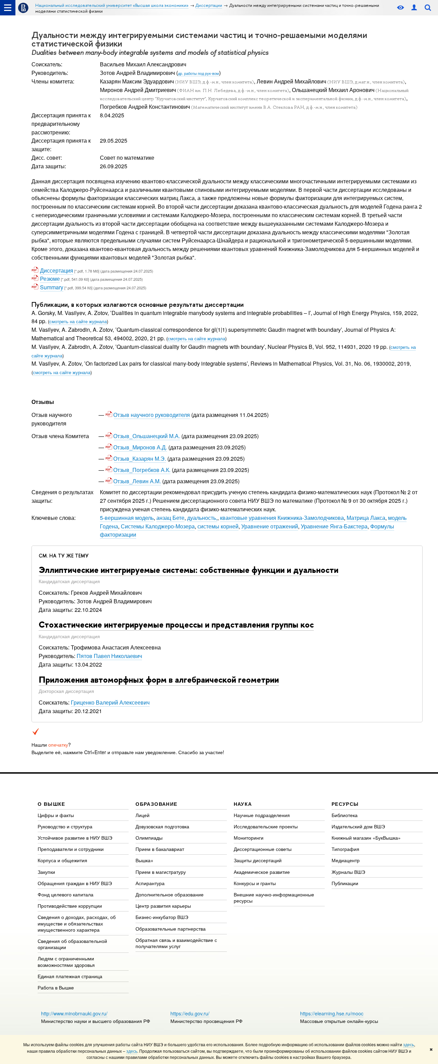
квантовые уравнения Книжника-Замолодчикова (282, 518)
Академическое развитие (262, 871)
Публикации (345, 883)
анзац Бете (170, 518)
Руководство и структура (65, 826)
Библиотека (345, 815)
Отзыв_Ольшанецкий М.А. (147, 436)
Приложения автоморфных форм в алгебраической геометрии (159, 679)
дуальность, (202, 518)
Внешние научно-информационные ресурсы (274, 897)
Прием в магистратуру (161, 871)
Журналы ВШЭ (348, 871)
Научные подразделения (262, 815)
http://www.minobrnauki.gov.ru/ (74, 1013)
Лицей (143, 815)
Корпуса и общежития (62, 860)
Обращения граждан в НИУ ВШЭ (75, 883)
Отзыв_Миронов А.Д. (140, 447)
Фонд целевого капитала (65, 894)
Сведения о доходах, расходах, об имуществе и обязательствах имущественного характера (77, 923)
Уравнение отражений (269, 526)
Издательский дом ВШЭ (358, 826)
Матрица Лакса (366, 518)
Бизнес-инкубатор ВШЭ (162, 917)
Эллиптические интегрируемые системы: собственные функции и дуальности (188, 570)
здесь (408, 1044)
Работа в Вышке (56, 987)
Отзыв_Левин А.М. (137, 481)
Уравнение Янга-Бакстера (334, 526)
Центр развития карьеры (163, 905)
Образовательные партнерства (171, 928)
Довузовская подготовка (162, 826)
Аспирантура (150, 883)
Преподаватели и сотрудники (71, 848)
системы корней (218, 526)
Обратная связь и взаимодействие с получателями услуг (176, 942)
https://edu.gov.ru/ (189, 1013)
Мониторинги (248, 837)
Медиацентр (346, 860)
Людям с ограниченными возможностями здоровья (66, 961)
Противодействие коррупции (70, 905)
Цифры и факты (56, 815)
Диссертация (56, 270)
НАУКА (243, 803)
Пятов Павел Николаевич (109, 656)
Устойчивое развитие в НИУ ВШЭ (75, 837)
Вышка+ (144, 860)
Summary (51, 287)
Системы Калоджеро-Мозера (158, 526)
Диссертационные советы (263, 848)
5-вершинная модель (127, 518)
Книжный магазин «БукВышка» (366, 837)
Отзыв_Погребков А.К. (142, 470)
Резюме (50, 279)
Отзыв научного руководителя (152, 415)
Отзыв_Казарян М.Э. (140, 458)
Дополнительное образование (170, 894)
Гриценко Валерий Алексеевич (110, 702)
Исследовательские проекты (266, 826)
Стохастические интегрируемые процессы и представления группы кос (176, 624)
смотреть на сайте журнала (78, 321)
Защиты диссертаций (258, 860)
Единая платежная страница (70, 976)
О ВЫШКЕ (51, 803)
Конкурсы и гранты (255, 883)
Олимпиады (149, 837)
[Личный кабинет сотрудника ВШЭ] (414, 7)
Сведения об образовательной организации (72, 943)
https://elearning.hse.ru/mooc (331, 1013)
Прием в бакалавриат (160, 848)
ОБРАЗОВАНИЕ (156, 803)
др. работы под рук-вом (198, 73)
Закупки (46, 871)
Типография (345, 848)
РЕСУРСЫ (345, 803)
